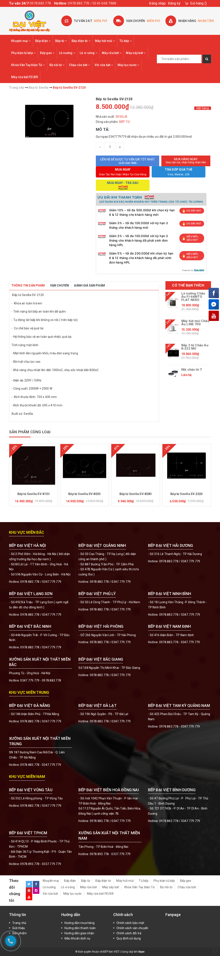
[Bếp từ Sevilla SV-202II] (186, 465)
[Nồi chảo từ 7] (173, 373)
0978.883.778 (40, 3)
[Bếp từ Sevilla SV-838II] (135, 465)
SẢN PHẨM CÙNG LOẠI (29, 432)
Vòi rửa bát (103, 65)
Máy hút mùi (104, 41)
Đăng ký (174, 3)
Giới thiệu (18, 928)
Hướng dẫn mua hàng (79, 923)
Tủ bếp (124, 41)
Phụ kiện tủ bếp (22, 53)
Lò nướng (66, 53)
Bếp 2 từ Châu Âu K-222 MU (194, 347)
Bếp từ (60, 41)
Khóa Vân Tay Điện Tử (27, 65)
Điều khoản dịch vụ (77, 938)
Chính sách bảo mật (130, 923)
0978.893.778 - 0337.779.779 (40, 864)
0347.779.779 (51, 581)
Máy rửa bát (110, 53)
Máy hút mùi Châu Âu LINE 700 (195, 322)
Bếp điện (42, 41)
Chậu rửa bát (78, 65)
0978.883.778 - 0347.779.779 (179, 642)
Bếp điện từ (80, 41)
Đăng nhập (157, 3)
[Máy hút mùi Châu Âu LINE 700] (173, 328)
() (198, 3)
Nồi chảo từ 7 (191, 369)
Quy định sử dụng (128, 938)
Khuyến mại (20, 41)
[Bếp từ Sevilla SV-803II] (84, 465)
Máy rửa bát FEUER (24, 77)
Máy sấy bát (135, 53)
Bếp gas (46, 53)
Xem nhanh (44, 488)
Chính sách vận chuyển (132, 928)
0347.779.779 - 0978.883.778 (40, 680)
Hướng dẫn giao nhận (79, 933)
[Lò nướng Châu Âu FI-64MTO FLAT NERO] (173, 303)
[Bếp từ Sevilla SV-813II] (33, 465)
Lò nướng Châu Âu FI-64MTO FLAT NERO (193, 297)
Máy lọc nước (127, 65)
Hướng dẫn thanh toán (80, 928)
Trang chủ (19, 923)
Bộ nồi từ (56, 65)
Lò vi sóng (87, 53)
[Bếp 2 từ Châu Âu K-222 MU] (173, 353)
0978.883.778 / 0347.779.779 (40, 805)
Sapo (141, 951)
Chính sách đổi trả (129, 933)
